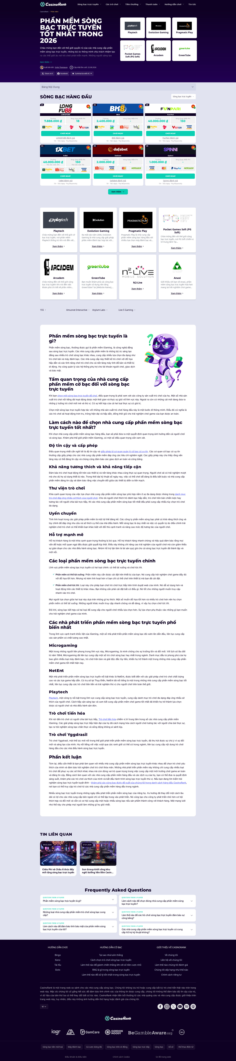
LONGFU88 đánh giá (65, 138)
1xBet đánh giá (65, 180)
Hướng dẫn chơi (173, 4)
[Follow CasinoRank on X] (173, 1006)
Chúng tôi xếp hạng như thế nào (171, 969)
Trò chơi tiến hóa (107, 719)
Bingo (58, 955)
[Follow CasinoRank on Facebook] (160, 1006)
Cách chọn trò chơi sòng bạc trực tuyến (111, 959)
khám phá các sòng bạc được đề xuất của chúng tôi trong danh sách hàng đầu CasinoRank (138, 782)
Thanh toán (152, 4)
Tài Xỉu (57, 964)
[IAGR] (56, 1032)
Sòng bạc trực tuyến (88, 4)
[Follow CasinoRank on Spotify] (186, 1006)
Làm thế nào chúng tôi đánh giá (171, 964)
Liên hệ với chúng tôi (171, 959)
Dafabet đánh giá (118, 180)
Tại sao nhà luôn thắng (111, 955)
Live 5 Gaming (126, 309)
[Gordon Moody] (114, 1032)
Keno (57, 959)
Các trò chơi (112, 4)
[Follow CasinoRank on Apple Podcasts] (193, 1006)
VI (43, 1006)
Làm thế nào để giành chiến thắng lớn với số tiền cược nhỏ (111, 964)
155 (42, 309)
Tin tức (192, 4)
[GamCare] (89, 1032)
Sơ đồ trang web (163, 1057)
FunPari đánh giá (170, 138)
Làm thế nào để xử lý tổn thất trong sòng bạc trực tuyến (111, 974)
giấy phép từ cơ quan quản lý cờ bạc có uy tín (124, 451)
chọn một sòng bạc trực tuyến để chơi (77, 395)
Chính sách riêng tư (171, 974)
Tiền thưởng (131, 4)
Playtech (53, 698)
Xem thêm (116, 191)
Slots (57, 969)
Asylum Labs (99, 309)
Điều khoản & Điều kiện (76, 1057)
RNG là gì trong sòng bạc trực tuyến (111, 969)
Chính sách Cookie (121, 1057)
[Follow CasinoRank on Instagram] (167, 1006)
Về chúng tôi (171, 955)
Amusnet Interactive (77, 309)
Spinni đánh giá (170, 180)
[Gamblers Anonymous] (70, 1032)
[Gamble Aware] (151, 1032)
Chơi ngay (65, 133)
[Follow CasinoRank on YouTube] (180, 1006)
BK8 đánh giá (118, 138)
